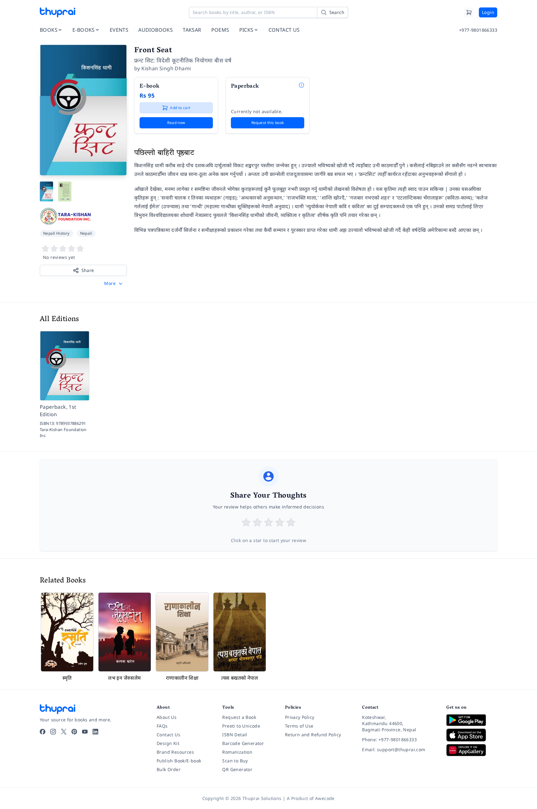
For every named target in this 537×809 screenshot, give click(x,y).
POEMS (220, 29)
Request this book (267, 122)
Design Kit (168, 743)
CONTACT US (284, 29)
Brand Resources (175, 752)
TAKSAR (192, 29)
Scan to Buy (235, 761)
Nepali (86, 233)
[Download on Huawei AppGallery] (471, 750)
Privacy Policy (299, 717)
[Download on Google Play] (471, 720)
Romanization (237, 752)
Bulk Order (169, 769)
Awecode (325, 798)
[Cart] (469, 12)
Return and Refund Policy (313, 735)
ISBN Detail (234, 735)
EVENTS (119, 29)
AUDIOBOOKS (155, 29)
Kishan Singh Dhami (166, 68)
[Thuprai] (57, 12)
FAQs (162, 726)
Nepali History (56, 233)
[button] (114, 283)
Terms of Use (299, 726)
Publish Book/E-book (179, 761)
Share (87, 270)
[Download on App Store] (471, 735)
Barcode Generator (243, 743)
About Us (167, 717)
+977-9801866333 (478, 30)
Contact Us (168, 735)
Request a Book (239, 717)
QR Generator (237, 769)
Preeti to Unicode (241, 726)
